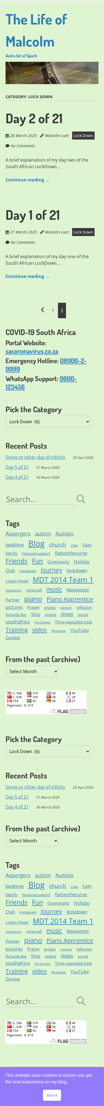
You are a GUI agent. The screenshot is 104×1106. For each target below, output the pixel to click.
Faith (87, 545)
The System (42, 622)
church (57, 544)
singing (50, 614)
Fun (37, 561)
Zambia (13, 637)
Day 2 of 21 (34, 118)
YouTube (79, 630)
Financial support (36, 553)
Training (17, 630)
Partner (13, 599)
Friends (16, 561)
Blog (36, 543)
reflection (84, 607)
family (11, 553)
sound (83, 614)
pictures (14, 607)
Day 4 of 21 (17, 477)
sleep (67, 614)
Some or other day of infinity (35, 457)
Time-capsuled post (73, 622)
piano (33, 598)
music (54, 589)
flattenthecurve (71, 553)
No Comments (23, 145)
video (39, 630)
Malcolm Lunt (57, 135)
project (50, 607)
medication (14, 590)
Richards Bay (16, 614)
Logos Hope (17, 580)
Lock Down (83, 135)
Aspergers (18, 533)
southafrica (18, 621)
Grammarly (58, 561)
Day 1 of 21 (33, 214)
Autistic (64, 533)
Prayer (33, 607)
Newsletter (78, 590)
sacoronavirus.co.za (32, 351)
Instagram (27, 570)
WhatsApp (58, 631)
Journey (51, 570)
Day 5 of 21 (17, 467)
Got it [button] (52, 1095)
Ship (35, 614)
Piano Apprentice (70, 599)
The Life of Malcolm (36, 34)
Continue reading (28, 180)
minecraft (34, 590)
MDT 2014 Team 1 (63, 580)
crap (74, 545)
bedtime (15, 545)
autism (43, 533)
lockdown (77, 570)
